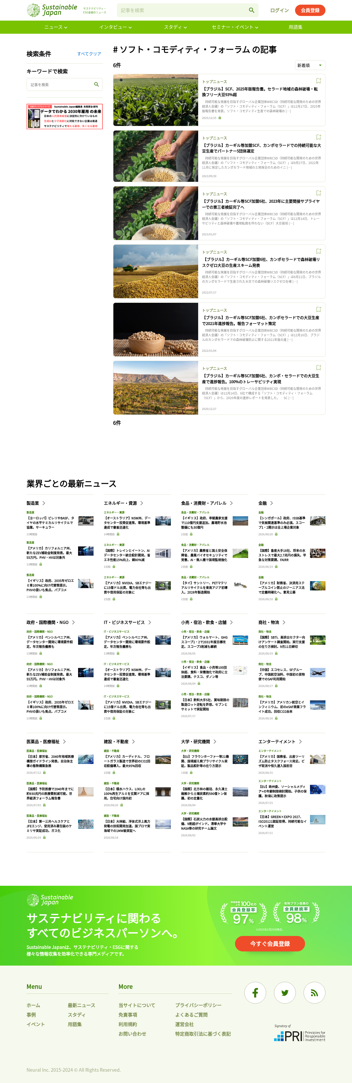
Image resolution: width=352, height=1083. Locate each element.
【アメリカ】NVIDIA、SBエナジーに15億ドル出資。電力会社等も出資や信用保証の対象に (128, 587)
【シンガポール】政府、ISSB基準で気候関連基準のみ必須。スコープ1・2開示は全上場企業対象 (281, 522)
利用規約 (128, 1024)
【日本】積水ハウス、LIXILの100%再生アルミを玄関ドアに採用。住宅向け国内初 (126, 793)
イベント (36, 1024)
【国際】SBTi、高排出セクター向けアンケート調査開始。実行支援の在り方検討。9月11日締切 (281, 642)
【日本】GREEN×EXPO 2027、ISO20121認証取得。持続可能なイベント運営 (282, 821)
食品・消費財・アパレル (204, 503)
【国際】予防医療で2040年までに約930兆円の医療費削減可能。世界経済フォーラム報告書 (50, 793)
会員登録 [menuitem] (310, 10)
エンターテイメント (277, 741)
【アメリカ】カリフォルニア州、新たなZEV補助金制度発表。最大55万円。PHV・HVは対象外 (50, 553)
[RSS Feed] (314, 993)
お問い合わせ (132, 1033)
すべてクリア (89, 53)
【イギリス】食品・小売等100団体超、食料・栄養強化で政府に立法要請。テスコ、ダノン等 (204, 672)
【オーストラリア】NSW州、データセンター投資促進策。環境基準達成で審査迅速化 (127, 522)
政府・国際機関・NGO (48, 622)
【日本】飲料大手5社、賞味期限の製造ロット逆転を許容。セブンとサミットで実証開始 (205, 704)
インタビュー (113, 26)
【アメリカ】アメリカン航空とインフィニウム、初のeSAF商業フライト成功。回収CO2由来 (282, 707)
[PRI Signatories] (299, 1033)
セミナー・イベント (233, 26)
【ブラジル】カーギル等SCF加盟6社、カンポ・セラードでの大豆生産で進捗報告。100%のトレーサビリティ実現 (260, 378)
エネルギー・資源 (121, 503)
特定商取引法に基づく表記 (203, 1033)
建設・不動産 (117, 741)
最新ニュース (81, 1005)
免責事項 (128, 1014)
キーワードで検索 (47, 71)
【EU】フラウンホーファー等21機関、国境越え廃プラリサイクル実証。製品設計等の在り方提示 (205, 761)
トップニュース (214, 81)
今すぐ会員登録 (270, 943)
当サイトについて (137, 1005)
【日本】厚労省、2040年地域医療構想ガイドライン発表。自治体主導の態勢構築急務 (50, 761)
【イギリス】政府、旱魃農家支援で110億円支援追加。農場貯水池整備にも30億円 (204, 522)
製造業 (33, 503)
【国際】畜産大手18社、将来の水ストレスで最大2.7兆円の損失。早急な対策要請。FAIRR (282, 555)
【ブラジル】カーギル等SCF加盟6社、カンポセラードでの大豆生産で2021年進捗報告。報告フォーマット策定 (260, 320)
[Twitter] (285, 993)
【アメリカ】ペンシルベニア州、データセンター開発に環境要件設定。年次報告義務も (50, 642)
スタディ (173, 26)
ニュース (53, 26)
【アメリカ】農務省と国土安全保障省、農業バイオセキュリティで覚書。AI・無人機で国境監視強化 (204, 555)
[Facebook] (255, 993)
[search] (251, 10)
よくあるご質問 (191, 1014)
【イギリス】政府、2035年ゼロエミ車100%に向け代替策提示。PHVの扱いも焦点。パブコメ (50, 585)
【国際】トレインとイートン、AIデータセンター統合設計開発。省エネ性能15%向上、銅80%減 (127, 555)
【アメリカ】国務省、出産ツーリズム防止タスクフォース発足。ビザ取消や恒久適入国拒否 (281, 761)
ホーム (33, 1005)
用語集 (296, 26)
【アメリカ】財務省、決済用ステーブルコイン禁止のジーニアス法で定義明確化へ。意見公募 (281, 587)
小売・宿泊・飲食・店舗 (204, 622)
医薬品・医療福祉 (44, 741)
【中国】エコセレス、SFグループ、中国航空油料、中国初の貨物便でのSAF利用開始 (281, 674)
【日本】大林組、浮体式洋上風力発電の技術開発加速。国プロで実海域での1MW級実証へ (127, 826)
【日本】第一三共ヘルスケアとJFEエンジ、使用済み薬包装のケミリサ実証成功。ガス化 (49, 826)
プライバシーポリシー (198, 1005)
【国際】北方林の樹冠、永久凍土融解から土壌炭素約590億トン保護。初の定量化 (204, 793)
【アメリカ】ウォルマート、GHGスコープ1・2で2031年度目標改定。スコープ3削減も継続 (204, 642)
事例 (31, 1014)
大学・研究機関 (196, 741)
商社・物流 (269, 622)
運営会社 (184, 1024)
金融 (263, 503)
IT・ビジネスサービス (125, 622)
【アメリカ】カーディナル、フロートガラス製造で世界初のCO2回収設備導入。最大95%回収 (127, 761)
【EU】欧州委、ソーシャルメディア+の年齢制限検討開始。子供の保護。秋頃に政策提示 (282, 791)
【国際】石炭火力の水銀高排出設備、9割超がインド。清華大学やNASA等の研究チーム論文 (204, 823)
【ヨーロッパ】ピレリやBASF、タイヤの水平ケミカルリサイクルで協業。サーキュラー (50, 522)
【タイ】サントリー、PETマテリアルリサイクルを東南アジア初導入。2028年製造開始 (204, 587)
